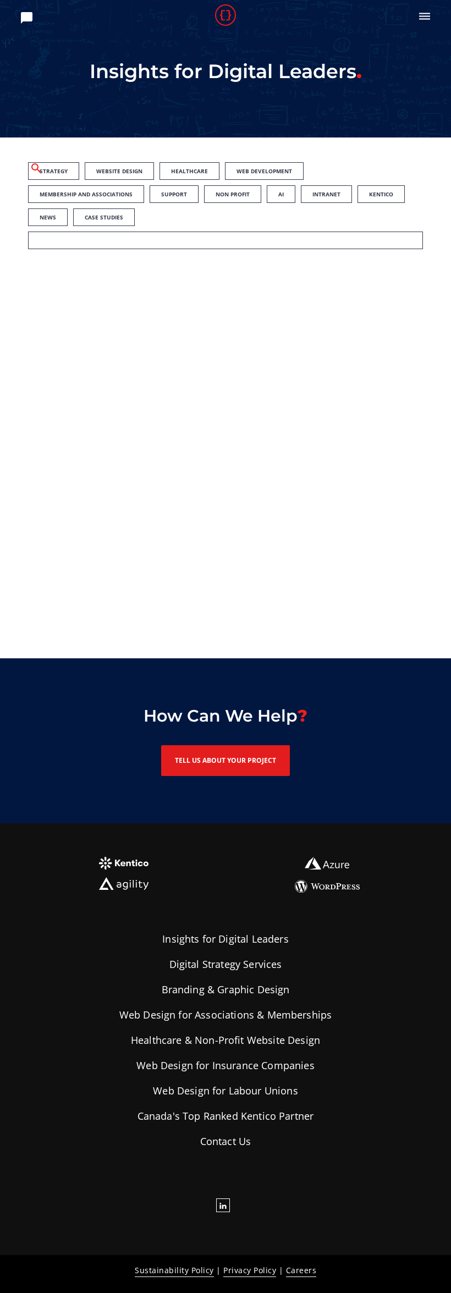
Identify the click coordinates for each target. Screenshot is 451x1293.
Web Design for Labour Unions (225, 1090)
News (48, 217)
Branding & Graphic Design (226, 989)
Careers (301, 1270)
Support (174, 194)
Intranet (326, 194)
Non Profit (233, 194)
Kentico (381, 194)
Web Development (264, 171)
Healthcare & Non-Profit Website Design (225, 1040)
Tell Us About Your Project (225, 760)
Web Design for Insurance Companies (225, 1065)
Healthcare (189, 171)
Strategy (54, 171)
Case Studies (104, 217)
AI (281, 194)
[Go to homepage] (226, 16)
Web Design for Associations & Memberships (225, 1014)
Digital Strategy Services (225, 964)
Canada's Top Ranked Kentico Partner (226, 1116)
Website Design (119, 171)
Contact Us (225, 1141)
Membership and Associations (86, 194)
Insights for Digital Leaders (225, 938)
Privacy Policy (249, 1270)
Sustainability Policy (174, 1270)
